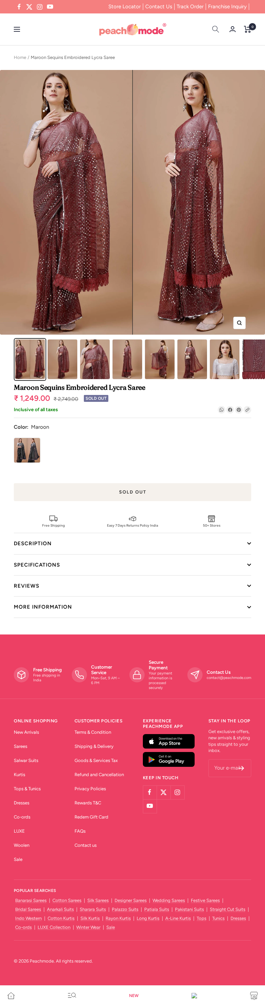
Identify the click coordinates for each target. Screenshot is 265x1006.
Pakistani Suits (189, 909)
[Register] (241, 768)
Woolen (21, 845)
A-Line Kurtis (178, 918)
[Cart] (247, 29)
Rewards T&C (88, 802)
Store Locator (124, 6)
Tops (201, 918)
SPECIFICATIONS (37, 565)
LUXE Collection (54, 927)
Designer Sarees (131, 900)
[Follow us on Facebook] (19, 7)
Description (33, 543)
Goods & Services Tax (96, 760)
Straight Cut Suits (227, 909)
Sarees (20, 746)
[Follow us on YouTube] (50, 7)
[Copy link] (247, 410)
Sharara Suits (93, 909)
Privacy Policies (90, 788)
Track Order (190, 6)
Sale (18, 859)
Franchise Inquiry (227, 6)
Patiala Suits (156, 909)
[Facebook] (230, 410)
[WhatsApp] (221, 410)
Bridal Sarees (28, 909)
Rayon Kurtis (118, 918)
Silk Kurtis (90, 918)
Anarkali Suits (60, 909)
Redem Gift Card (91, 817)
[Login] (232, 29)
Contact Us (158, 6)
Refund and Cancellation (99, 774)
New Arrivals (26, 732)
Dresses (21, 802)
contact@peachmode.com (229, 677)
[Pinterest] (239, 410)
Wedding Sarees (169, 900)
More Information (43, 607)
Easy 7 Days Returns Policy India (132, 525)
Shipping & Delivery (94, 746)
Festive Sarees (205, 900)
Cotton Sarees (66, 900)
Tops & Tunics (27, 788)
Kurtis (19, 774)
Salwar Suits (26, 760)
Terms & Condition (93, 732)
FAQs (80, 831)
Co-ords (22, 817)
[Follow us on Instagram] (40, 7)
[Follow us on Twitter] (29, 7)
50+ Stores (211, 525)
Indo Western (28, 918)
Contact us (86, 845)
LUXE (19, 831)
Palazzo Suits (125, 909)
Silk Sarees (98, 900)
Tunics (218, 918)
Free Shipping (53, 525)
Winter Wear (88, 927)
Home (20, 57)
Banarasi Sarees (31, 900)
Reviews (26, 586)
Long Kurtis (148, 918)
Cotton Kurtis (61, 918)
